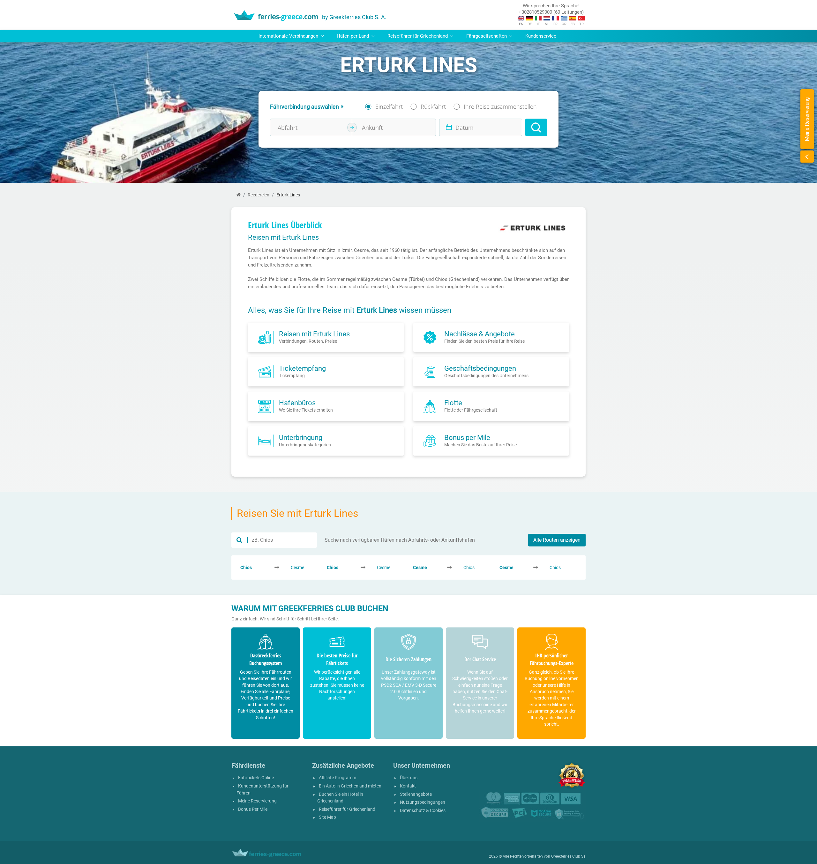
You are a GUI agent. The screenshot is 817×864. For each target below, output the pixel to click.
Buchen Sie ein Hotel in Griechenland (340, 798)
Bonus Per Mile (252, 809)
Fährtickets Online (256, 777)
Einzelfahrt (389, 106)
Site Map (327, 817)
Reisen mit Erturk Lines (314, 333)
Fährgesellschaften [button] (487, 36)
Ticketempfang (302, 368)
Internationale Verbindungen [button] (289, 36)
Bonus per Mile (467, 437)
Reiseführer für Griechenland (347, 809)
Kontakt (408, 786)
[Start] (238, 195)
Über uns (408, 777)
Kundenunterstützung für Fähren (262, 789)
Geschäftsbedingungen (480, 368)
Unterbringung (300, 437)
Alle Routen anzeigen (557, 540)
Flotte (453, 402)
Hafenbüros (297, 402)
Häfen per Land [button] (353, 36)
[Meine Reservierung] (807, 156)
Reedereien (258, 195)
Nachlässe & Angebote (479, 333)
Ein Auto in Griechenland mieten (350, 786)
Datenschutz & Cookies (423, 810)
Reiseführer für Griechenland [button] (418, 36)
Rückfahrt (433, 106)
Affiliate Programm (337, 777)
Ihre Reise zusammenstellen (500, 106)
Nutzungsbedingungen (422, 802)
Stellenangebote (416, 794)
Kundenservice (540, 36)
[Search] (536, 127)
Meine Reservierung (257, 801)
